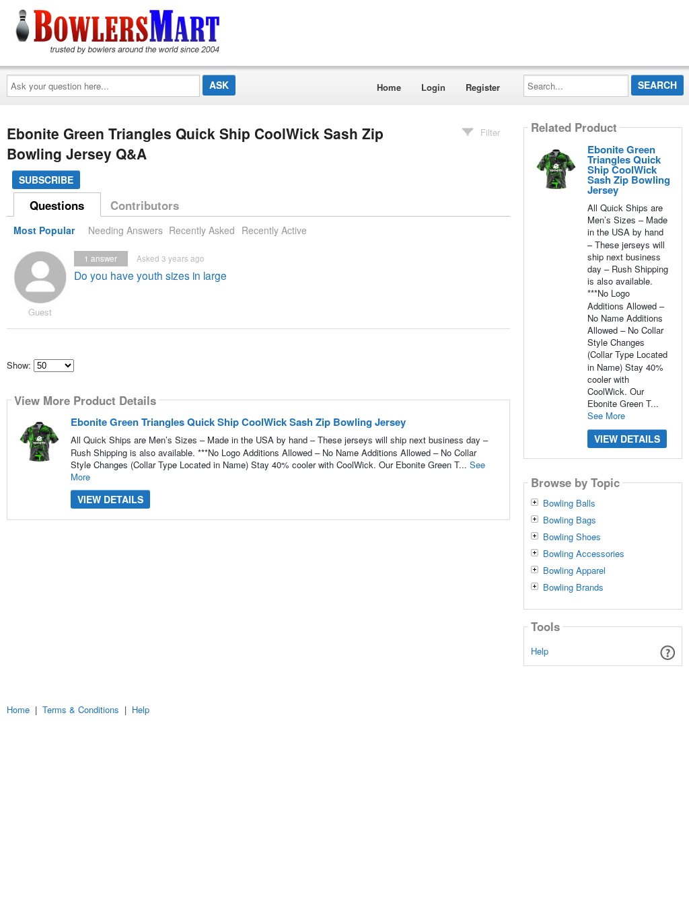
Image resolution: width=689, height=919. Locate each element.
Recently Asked (202, 230)
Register (483, 87)
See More (606, 415)
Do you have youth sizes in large (150, 275)
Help (539, 651)
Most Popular (44, 230)
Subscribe (46, 179)
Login (433, 87)
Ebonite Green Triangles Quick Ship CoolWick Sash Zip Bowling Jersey (238, 421)
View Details (110, 499)
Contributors (144, 205)
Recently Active (274, 230)
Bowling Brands (573, 587)
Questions (57, 205)
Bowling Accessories (583, 553)
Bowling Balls (569, 503)
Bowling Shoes (572, 537)
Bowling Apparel (574, 570)
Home (389, 87)
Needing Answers (125, 230)
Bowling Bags (569, 520)
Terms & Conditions (80, 709)
